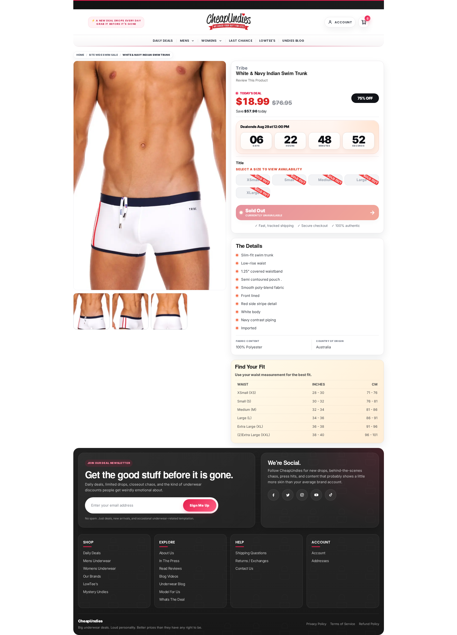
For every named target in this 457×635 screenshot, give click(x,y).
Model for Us (169, 591)
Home (80, 54)
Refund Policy (369, 624)
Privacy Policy (316, 624)
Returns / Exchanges (251, 561)
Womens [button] (209, 40)
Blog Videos (168, 576)
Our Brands (92, 576)
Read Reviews (170, 568)
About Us (166, 553)
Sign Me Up (199, 505)
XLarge (253, 192)
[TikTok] (330, 495)
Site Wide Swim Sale (103, 54)
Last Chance (240, 40)
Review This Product (252, 80)
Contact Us (244, 568)
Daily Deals (163, 40)
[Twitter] (287, 495)
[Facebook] (273, 495)
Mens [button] (184, 40)
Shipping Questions (251, 553)
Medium (325, 180)
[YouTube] (316, 495)
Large (362, 180)
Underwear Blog (172, 584)
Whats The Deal (172, 599)
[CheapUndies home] (229, 21)
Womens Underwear (99, 568)
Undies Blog (293, 40)
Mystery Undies (95, 591)
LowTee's (267, 40)
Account (318, 553)
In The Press (169, 561)
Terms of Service (342, 624)
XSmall (253, 180)
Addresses (320, 561)
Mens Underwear (97, 561)
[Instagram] (302, 495)
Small (289, 180)
